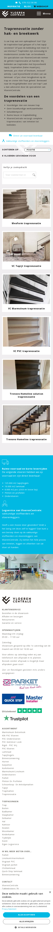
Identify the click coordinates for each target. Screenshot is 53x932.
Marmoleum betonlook (13, 732)
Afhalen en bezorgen (12, 616)
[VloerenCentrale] (13, 13)
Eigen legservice (10, 844)
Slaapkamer (8, 815)
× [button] (50, 892)
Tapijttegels (8, 755)
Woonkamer (8, 831)
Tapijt (5, 788)
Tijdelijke (6, 837)
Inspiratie (13, 6)
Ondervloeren (9, 774)
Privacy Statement (9, 909)
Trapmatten (8, 791)
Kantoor (6, 824)
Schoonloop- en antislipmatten (17, 784)
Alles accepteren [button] (26, 915)
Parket (5, 778)
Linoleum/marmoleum (13, 858)
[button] (26, 927)
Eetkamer (7, 818)
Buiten (5, 808)
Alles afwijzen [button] (26, 921)
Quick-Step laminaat (12, 871)
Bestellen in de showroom (15, 613)
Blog (27, 6)
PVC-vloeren (8, 748)
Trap (4, 805)
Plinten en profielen (12, 781)
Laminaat (6, 752)
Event (5, 841)
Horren (5, 761)
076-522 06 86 (29, 2)
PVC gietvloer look (12, 742)
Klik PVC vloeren (10, 735)
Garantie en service (12, 623)
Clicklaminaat (8, 868)
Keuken (5, 828)
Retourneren (8, 619)
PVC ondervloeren (11, 739)
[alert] (26, 910)
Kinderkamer (8, 834)
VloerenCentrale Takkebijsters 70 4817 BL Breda (10, 888)
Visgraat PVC (8, 861)
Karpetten (7, 765)
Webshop (42, 6)
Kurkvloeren (8, 768)
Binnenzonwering (10, 758)
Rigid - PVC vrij (9, 745)
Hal (3, 821)
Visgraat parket (9, 865)
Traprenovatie (9, 794)
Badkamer (7, 811)
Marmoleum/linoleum (13, 771)
